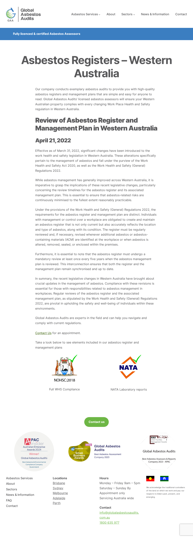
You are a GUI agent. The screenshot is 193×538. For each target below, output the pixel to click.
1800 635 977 (109, 522)
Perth (57, 503)
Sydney (58, 488)
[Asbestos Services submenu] (99, 14)
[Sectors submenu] (134, 14)
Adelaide (59, 498)
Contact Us (43, 333)
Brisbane (59, 483)
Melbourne (60, 493)
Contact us (97, 422)
